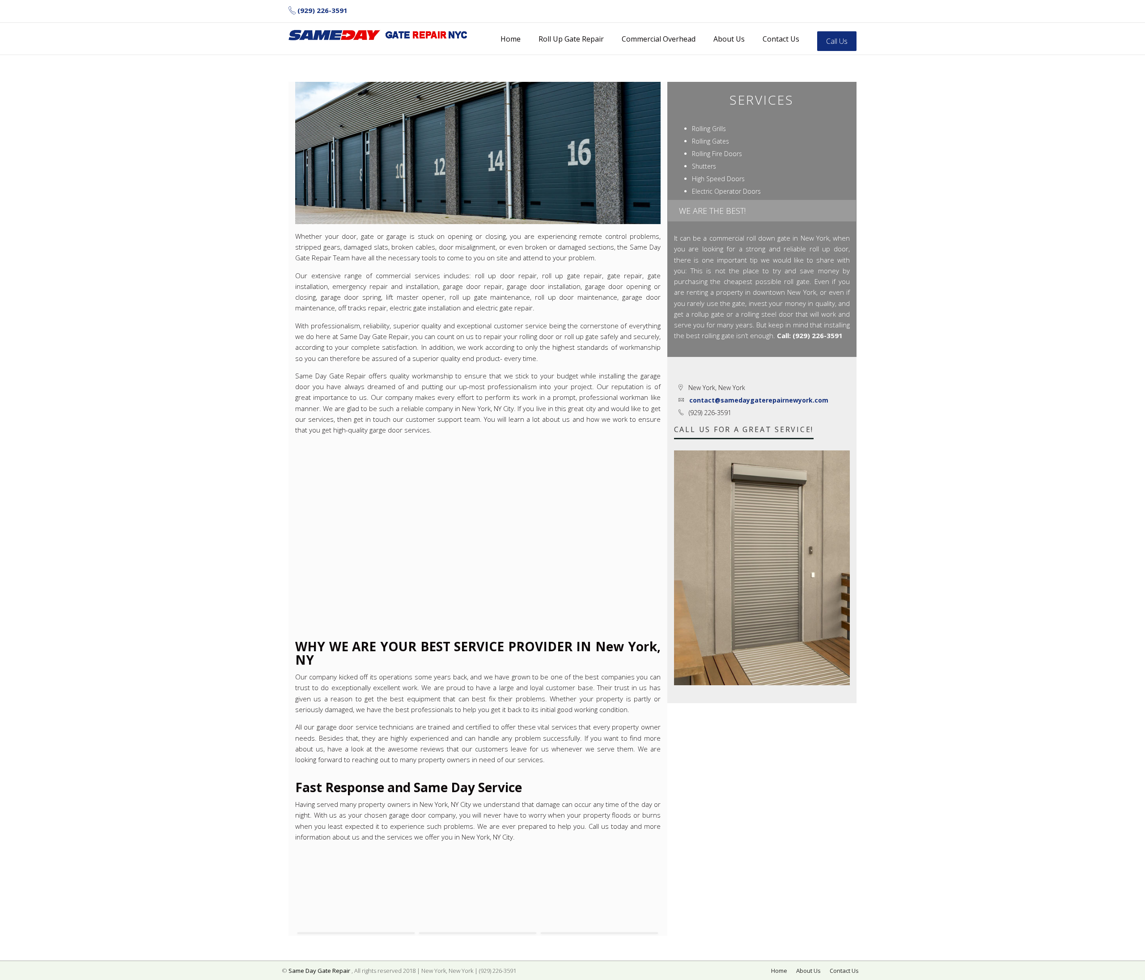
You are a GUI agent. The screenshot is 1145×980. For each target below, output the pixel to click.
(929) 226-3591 (322, 10)
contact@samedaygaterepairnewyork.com (758, 400)
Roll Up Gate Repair (571, 39)
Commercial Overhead (658, 39)
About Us (729, 39)
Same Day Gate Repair (319, 971)
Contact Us (781, 39)
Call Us (837, 41)
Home (510, 39)
